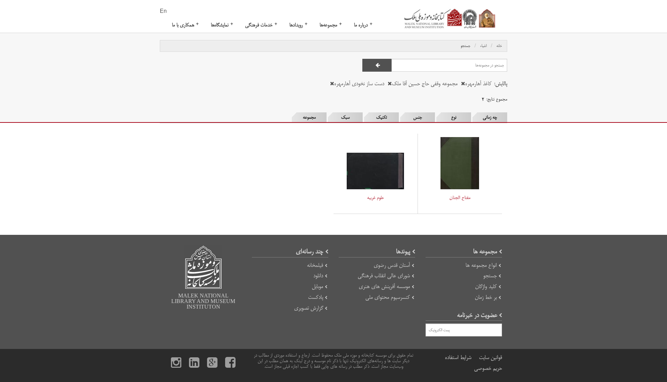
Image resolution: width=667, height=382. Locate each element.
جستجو (465, 45)
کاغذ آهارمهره (478, 83)
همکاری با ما (185, 25)
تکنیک (381, 117)
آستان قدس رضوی (392, 265)
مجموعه (309, 117)
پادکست (315, 297)
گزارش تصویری (308, 308)
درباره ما (363, 25)
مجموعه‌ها (331, 25)
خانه (499, 45)
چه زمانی (490, 117)
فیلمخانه (315, 265)
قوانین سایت (490, 357)
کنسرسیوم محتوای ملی (387, 297)
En (163, 11)
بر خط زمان (486, 297)
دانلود (318, 275)
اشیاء (483, 45)
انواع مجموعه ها (481, 265)
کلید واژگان (486, 286)
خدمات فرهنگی (261, 25)
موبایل (317, 286)
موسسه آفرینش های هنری (384, 286)
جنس (417, 117)
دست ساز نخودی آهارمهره (359, 83)
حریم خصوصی (488, 368)
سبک (345, 117)
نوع (453, 117)
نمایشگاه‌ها (222, 25)
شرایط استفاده (458, 357)
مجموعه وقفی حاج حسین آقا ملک (425, 83)
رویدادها (298, 25)
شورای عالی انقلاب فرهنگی (384, 275)
